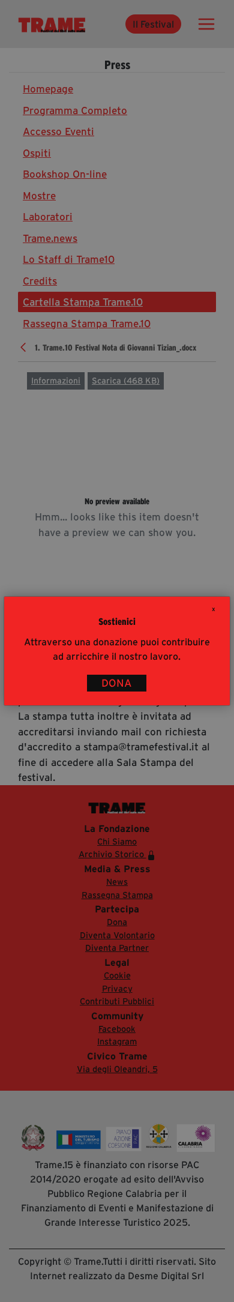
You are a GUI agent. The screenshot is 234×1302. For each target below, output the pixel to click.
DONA (116, 683)
